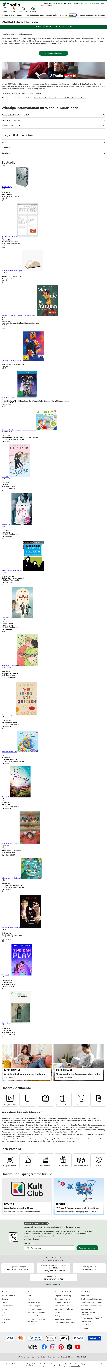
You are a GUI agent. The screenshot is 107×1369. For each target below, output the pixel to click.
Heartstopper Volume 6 (9, 666)
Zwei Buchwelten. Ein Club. (27, 1196)
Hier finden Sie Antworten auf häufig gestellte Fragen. (41, 43)
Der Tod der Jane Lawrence (11, 927)
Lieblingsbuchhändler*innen (91, 1302)
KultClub (84, 1328)
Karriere (5, 1299)
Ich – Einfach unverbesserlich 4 (12, 360)
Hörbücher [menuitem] (63, 15)
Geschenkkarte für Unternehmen (88, 1313)
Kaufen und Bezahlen (62, 1299)
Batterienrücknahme (35, 1302)
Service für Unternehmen (37, 1316)
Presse (4, 1302)
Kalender (45, 1100)
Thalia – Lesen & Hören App (91, 1299)
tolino (4, 142)
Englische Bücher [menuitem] (15, 15)
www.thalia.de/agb (43, 1141)
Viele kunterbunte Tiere (9, 752)
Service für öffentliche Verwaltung (36, 1320)
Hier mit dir (6, 797)
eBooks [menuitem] (49, 15)
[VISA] (10, 1338)
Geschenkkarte (86, 1309)
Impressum (6, 1319)
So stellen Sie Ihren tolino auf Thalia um (27, 1062)
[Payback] (94, 1338)
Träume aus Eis (7, 617)
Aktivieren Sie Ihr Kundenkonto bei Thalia (79, 1062)
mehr (3, 165)
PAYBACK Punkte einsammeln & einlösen (79, 1196)
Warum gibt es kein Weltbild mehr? (15, 115)
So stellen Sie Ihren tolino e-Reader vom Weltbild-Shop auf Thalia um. (60, 98)
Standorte (5, 1309)
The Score (5, 477)
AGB (3, 1322)
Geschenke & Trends (63, 1100)
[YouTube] (77, 1347)
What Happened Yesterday (11, 843)
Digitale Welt (86, 1321)
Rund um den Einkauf (63, 1292)
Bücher (27, 1100)
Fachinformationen (9, 1306)
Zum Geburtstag (63, 1160)
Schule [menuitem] (26, 15)
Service (31, 1292)
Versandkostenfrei (81, 1160)
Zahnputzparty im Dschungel (11, 878)
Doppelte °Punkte (10, 1160)
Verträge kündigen (61, 1316)
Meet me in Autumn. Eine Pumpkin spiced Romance (19, 315)
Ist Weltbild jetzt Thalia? (11, 126)
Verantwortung (7, 1312)
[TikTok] (69, 1347)
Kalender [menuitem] (101, 15)
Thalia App (85, 1296)
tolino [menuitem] (55, 15)
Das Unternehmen (8, 1296)
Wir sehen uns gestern (9, 715)
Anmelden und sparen (87, 1248)
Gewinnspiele (45, 1160)
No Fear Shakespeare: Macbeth (12, 570)
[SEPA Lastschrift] (35, 1338)
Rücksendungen (34, 1306)
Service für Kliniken (35, 1325)
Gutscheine (6, 153)
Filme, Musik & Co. (10, 1100)
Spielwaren (81, 1100)
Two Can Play (6, 975)
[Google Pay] (50, 1338)
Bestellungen (6, 147)
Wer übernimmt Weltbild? (11, 120)
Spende (27, 1160)
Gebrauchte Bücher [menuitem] (37, 15)
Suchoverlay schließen (80, 3)
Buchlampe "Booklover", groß (12, 271)
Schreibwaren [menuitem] (91, 15)
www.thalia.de (76, 1118)
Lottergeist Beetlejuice (9, 397)
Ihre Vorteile (85, 1292)
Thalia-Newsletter (78, 1134)
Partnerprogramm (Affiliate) (91, 1318)
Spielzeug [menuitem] (81, 15)
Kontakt (31, 1299)
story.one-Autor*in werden (91, 1306)
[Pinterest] (61, 1347)
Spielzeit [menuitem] (72, 15)
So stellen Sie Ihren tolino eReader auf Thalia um (53, 27)
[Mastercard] (21, 1338)
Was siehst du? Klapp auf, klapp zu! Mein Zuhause (19, 430)
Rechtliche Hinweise (31, 1239)
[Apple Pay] (64, 1338)
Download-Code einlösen (64, 1309)
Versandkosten (75, 1366)
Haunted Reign (7, 187)
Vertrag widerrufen (53, 1284)
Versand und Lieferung (63, 1302)
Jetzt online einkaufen (53, 53)
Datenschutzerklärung (63, 1319)
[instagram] (52, 1347)
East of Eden (6, 1023)
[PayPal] (78, 1338)
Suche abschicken (46, 5)
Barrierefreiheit (7, 1316)
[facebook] (44, 1347)
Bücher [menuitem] (5, 15)
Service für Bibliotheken (37, 1312)
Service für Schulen (35, 1309)
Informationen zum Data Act (65, 1322)
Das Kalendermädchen (9, 236)
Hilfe (30, 1296)
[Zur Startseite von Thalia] (12, 4)
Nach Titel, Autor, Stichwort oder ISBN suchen (56, 3)
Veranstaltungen (87, 1325)
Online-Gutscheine (62, 1306)
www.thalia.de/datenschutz (65, 1141)
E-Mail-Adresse (29, 1244)
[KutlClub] (32, 1347)
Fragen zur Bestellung (63, 1296)
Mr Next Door (6, 525)
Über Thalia (6, 1292)
